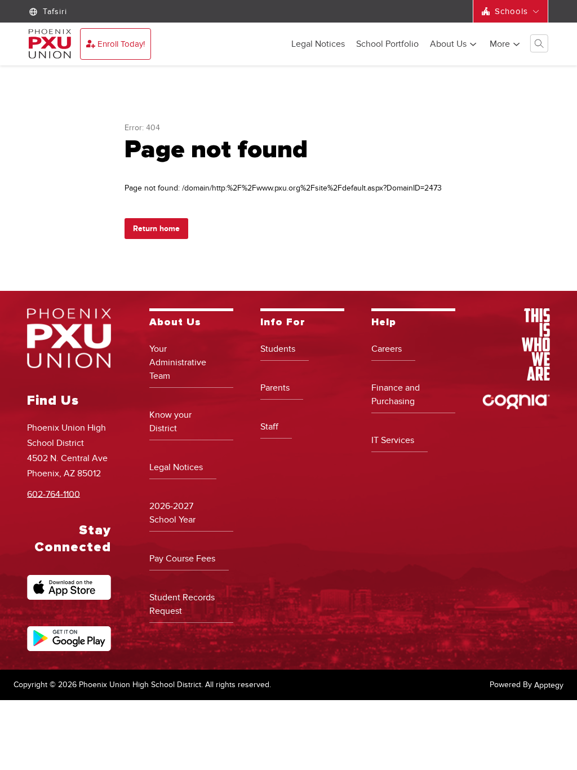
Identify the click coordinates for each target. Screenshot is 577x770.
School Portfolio (387, 44)
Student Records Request (182, 604)
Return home (156, 228)
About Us (448, 44)
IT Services (392, 440)
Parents (275, 387)
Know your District (170, 421)
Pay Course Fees (182, 558)
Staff (269, 426)
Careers (386, 349)
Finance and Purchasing (395, 394)
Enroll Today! (121, 44)
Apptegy (548, 685)
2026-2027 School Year (172, 513)
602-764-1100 (53, 493)
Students (277, 349)
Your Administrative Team (177, 362)
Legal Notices (318, 44)
